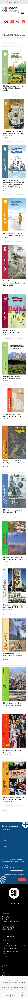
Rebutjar (22, 995)
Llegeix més (9, 194)
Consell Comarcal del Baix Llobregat (14, 945)
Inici (3, 969)
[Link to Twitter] (11, 903)
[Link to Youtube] (19, 903)
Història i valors (6, 975)
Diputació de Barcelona (10, 948)
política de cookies (8, 985)
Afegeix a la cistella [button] (8, 96)
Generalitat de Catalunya (10, 951)
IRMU (4, 954)
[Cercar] (18, 12)
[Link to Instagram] (14, 903)
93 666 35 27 (17, 1)
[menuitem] (18, 12)
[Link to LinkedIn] (16, 903)
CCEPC (5, 956)
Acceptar (6, 995)
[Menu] (22, 12)
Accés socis (11, 1)
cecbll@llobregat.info (13, 2)
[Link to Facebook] (9, 903)
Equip (3, 972)
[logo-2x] (11, 9)
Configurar (14, 995)
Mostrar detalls (19, 96)
